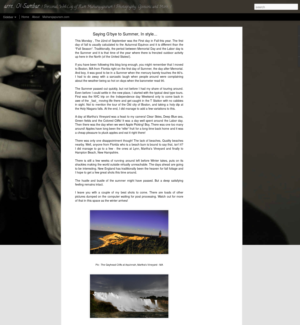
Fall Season (84, 48)
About (36, 17)
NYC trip (99, 96)
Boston (145, 105)
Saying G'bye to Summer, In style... (125, 34)
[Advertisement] (205, 97)
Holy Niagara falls (91, 108)
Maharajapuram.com (55, 17)
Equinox (143, 45)
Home (25, 17)
